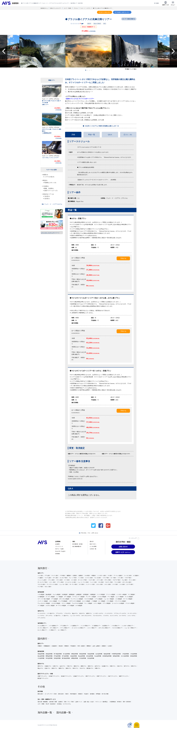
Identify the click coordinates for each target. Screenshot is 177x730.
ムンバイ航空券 (119, 596)
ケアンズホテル (41, 618)
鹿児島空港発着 (66, 658)
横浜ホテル (76, 666)
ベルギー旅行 (91, 580)
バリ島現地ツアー (74, 625)
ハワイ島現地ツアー (54, 625)
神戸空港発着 (65, 656)
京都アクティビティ (101, 676)
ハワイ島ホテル (51, 613)
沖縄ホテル (97, 668)
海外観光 (92, 694)
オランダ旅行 (108, 580)
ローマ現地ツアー (62, 630)
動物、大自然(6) (49, 188)
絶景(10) (45, 174)
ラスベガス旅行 (41, 584)
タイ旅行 (110, 575)
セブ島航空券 (41, 596)
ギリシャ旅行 (132, 580)
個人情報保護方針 (76, 546)
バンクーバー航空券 (43, 601)
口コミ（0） (128, 134)
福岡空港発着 (116, 656)
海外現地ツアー (42, 623)
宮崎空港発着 (57, 658)
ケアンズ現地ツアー (65, 628)
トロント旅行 (99, 584)
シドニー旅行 (52, 582)
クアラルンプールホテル (120, 613)
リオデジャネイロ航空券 (75, 601)
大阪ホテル (119, 666)
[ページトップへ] (138, 538)
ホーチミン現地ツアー (43, 628)
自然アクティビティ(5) (50, 190)
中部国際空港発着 (116, 653)
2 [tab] (87, 70)
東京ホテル (40, 666)
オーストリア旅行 (82, 580)
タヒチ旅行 (101, 582)
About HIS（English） (60, 551)
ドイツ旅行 (67, 580)
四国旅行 (104, 646)
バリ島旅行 (40, 577)
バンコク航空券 (101, 594)
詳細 (73, 134)
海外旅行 (42, 568)
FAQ (89, 533)
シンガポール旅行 (101, 575)
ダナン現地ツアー (54, 628)
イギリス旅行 (59, 580)
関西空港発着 (49, 656)
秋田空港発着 (90, 653)
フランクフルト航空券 (120, 601)
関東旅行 (67, 646)
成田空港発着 (49, 653)
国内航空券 (41, 651)
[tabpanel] (88, 51)
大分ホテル (82, 668)
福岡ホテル (61, 668)
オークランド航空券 (61, 605)
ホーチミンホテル (132, 613)
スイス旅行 (74, 580)
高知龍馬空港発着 (107, 656)
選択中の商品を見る (105, 12)
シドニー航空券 (97, 603)
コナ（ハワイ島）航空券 (44, 599)
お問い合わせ (94, 533)
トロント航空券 (53, 601)
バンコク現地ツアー (86, 625)
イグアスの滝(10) (49, 176)
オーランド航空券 (127, 599)
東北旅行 (61, 646)
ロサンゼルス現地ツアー (105, 628)
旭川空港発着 (66, 653)
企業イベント (79, 701)
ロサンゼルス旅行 (126, 582)
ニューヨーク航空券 (109, 599)
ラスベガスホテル (97, 615)
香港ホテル (89, 613)
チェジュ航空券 (56, 594)
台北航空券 (64, 594)
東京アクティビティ (90, 676)
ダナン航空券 (67, 596)
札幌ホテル (55, 666)
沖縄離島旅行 (47, 646)
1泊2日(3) (47, 196)
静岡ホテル (83, 666)
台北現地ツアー (106, 625)
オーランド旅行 (73, 584)
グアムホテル (59, 613)
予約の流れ (83, 533)
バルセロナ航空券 (55, 603)
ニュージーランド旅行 (83, 582)
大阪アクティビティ (113, 676)
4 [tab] (91, 70)
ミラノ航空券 (110, 601)
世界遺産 (98, 694)
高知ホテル (54, 668)
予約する (123, 258)
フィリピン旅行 (128, 575)
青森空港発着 (82, 653)
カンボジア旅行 (63, 577)
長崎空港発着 (133, 656)
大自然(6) (46, 186)
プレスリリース (59, 546)
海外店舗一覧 (45, 712)
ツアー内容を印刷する (129, 19)
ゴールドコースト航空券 (118, 603)
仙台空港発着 (99, 653)
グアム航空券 (54, 599)
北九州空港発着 (125, 656)
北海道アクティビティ (78, 676)
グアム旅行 (47, 575)
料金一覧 (91, 134)
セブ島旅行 (136, 575)
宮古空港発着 (90, 658)
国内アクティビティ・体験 (45, 674)
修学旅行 (119, 701)
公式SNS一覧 (93, 549)
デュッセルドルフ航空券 (44, 603)
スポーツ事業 (41, 704)
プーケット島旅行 (118, 575)
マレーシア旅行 (73, 577)
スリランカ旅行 (89, 577)
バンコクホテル (108, 613)
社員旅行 (60, 701)
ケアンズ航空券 (106, 603)
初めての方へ (93, 544)
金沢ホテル (97, 666)
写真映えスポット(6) (50, 182)
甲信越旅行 (73, 646)
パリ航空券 (94, 601)
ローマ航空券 (101, 601)
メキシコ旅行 (107, 584)
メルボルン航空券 (50, 605)
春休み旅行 (40, 694)
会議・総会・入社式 (89, 701)
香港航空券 (71, 594)
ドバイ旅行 (115, 584)
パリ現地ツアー (53, 630)
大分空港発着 (41, 658)
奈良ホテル (133, 666)
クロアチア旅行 (116, 580)
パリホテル (106, 615)
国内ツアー (41, 643)
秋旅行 (67, 694)
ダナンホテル (49, 615)
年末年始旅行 (73, 694)
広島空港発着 (73, 656)
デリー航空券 (111, 596)
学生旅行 (86, 694)
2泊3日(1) (47, 198)
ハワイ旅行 (40, 575)
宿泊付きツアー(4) (48, 194)
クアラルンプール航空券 (78, 596)
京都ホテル (112, 666)
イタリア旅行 (106, 577)
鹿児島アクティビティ (43, 678)
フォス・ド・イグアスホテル (53, 204)
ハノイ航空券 (59, 596)
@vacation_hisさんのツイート (50, 233)
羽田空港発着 (41, 653)
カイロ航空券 (79, 605)
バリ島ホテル (65, 615)
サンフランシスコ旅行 (52, 584)
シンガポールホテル (98, 613)
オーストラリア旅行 (42, 582)
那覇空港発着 (74, 658)
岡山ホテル (40, 668)
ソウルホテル (67, 613)
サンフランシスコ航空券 (77, 599)
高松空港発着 (89, 656)
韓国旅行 (69, 575)
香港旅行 (81, 575)
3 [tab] (89, 70)
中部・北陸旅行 (81, 646)
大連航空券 (92, 594)
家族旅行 (80, 694)
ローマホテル (122, 615)
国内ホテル (41, 663)
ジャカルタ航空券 (101, 596)
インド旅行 (81, 577)
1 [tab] (85, 70)
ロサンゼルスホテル (86, 615)
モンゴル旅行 (97, 577)
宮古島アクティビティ (66, 676)
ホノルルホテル (41, 613)
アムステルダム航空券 (77, 603)
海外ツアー (41, 573)
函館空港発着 (74, 653)
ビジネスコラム (67, 704)
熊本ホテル (75, 668)
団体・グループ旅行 (69, 701)
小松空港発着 (133, 653)
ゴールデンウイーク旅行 (51, 694)
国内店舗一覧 (63, 712)
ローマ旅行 (113, 577)
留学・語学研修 (127, 701)
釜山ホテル (75, 613)
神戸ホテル (126, 666)
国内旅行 (42, 638)
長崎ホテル (68, 668)
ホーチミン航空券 (50, 596)
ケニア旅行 (40, 586)
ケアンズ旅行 (60, 582)
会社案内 (57, 544)
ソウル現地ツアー (115, 625)
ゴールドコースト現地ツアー (79, 628)
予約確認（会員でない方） (123, 12)
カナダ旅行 (81, 584)
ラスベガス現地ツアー (117, 628)
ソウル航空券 (41, 594)
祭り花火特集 (105, 694)
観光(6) (45, 180)
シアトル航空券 (98, 599)
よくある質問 (93, 546)
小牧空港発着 (125, 653)
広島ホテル (47, 668)
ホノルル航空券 (129, 596)
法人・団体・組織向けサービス (47, 699)
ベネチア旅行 (128, 577)
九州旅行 (110, 646)
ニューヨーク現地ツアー (131, 628)
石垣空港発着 (82, 658)
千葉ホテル (69, 666)
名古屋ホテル (105, 666)
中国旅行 (93, 575)
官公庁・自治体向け (51, 704)
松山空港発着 (97, 656)
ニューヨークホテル (75, 615)
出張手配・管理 (53, 701)
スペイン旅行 (100, 580)
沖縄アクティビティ (42, 676)
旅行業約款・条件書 (77, 544)
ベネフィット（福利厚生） (101, 701)
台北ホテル (82, 613)
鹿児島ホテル (90, 668)
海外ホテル (41, 611)
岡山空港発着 (81, 656)
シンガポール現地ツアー (128, 625)
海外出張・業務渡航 (43, 701)
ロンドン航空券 (86, 601)
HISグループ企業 (59, 549)
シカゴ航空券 (118, 599)
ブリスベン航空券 (129, 603)
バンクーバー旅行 (90, 584)
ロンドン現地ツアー (42, 630)
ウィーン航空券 (88, 603)
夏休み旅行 (61, 694)
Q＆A (110, 134)
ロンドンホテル (114, 615)
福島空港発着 (107, 653)
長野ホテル (90, 666)
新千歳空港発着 (58, 653)
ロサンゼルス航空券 (64, 599)
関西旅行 (89, 646)
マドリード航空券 (66, 603)
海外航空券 (41, 592)
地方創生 (59, 704)
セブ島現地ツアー (96, 625)
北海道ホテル (48, 666)
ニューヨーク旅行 (63, 584)
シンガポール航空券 (121, 594)
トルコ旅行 (122, 584)
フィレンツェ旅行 (42, 580)
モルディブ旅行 (109, 582)
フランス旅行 (51, 580)
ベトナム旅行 (48, 577)
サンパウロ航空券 (62, 601)
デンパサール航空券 (91, 596)
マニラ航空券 (131, 594)
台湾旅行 (75, 575)
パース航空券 (41, 605)
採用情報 (57, 553)
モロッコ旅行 (48, 586)
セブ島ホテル (57, 615)
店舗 (157, 3)
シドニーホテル (131, 615)
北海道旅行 (54, 646)
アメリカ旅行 (117, 582)
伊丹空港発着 (57, 656)
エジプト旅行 (129, 584)
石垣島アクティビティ (54, 676)
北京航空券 (85, 594)
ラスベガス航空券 (88, 599)
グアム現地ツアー (64, 625)
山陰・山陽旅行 (96, 646)
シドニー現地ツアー (92, 628)
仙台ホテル (62, 666)
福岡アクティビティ (124, 676)
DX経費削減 (113, 701)
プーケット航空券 (110, 594)
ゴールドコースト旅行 (70, 582)
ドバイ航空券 (70, 605)
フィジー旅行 (93, 582)
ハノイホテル (41, 615)
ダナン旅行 (55, 577)
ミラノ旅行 (120, 577)
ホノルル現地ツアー (42, 625)
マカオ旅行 (87, 575)
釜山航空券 (48, 594)
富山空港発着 (41, 656)
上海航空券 (78, 594)
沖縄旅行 (40, 646)
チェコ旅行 (124, 580)
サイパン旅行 (55, 575)
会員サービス (165, 4)
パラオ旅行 (62, 575)
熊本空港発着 (49, 658)
